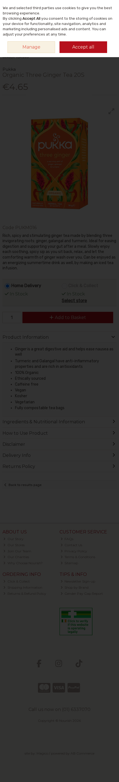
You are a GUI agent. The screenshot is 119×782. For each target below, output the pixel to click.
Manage (31, 47)
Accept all (83, 47)
